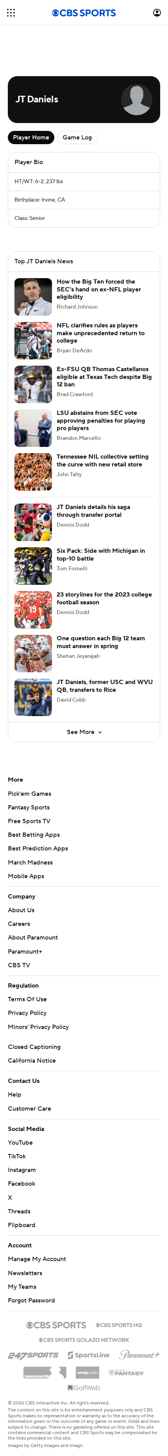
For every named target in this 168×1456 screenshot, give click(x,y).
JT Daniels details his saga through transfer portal (93, 510)
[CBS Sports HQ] (119, 1324)
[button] (11, 12)
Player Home (31, 137)
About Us (21, 910)
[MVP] (87, 1370)
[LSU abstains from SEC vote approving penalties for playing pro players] (33, 428)
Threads (19, 1211)
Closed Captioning (34, 1047)
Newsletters (25, 1273)
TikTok (17, 1156)
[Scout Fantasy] (127, 1372)
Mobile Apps (26, 876)
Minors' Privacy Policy (38, 1027)
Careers (19, 924)
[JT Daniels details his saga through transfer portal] (33, 522)
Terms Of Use (27, 999)
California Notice (32, 1061)
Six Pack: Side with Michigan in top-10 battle (101, 554)
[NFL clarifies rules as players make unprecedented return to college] (33, 340)
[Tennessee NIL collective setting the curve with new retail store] (33, 472)
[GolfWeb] (84, 1388)
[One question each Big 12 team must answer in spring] (33, 653)
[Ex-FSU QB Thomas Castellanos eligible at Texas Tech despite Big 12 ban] (33, 384)
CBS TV (19, 965)
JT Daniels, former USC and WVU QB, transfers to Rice (105, 685)
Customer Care (29, 1109)
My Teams (22, 1287)
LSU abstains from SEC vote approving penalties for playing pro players (101, 420)
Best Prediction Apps (38, 848)
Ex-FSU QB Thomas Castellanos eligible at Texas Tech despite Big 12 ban (104, 376)
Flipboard (22, 1225)
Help (14, 1095)
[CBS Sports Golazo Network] (84, 1339)
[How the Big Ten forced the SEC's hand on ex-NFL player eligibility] (33, 297)
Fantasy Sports (29, 807)
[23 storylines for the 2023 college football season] (33, 610)
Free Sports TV (29, 821)
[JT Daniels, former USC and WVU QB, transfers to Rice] (33, 697)
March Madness (30, 862)
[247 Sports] (33, 1354)
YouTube (20, 1143)
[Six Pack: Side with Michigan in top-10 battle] (33, 566)
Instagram (22, 1170)
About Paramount (33, 937)
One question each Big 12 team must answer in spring (101, 642)
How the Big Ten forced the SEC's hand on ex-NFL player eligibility (99, 289)
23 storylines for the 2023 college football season (104, 598)
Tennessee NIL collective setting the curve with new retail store (103, 460)
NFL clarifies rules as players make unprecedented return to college (101, 333)
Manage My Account (37, 1259)
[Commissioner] (44, 1370)
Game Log (77, 137)
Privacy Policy (27, 1013)
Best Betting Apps (34, 835)
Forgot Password (31, 1300)
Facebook (21, 1184)
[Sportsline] (89, 1354)
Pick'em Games (29, 794)
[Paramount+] (139, 1353)
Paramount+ (25, 952)
